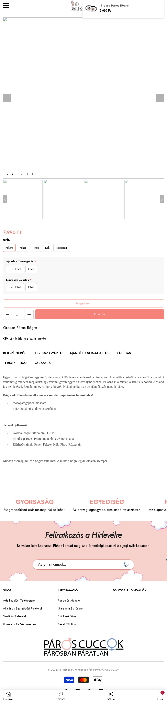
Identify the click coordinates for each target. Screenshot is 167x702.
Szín (7, 240)
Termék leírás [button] (15, 363)
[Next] (160, 98)
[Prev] (7, 98)
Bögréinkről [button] (14, 353)
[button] (123, 9)
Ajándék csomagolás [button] (89, 353)
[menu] (6, 5)
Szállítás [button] (123, 353)
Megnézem (83, 303)
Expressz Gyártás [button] (48, 353)
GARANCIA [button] (42, 363)
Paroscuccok (66, 670)
